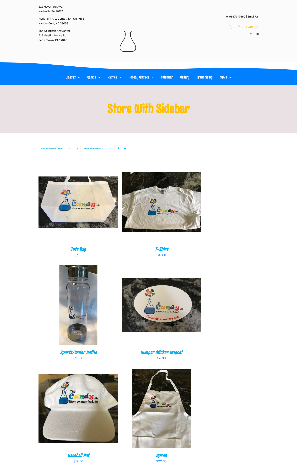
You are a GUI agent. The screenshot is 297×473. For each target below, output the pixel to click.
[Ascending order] (77, 148)
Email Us (253, 16)
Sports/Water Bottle (78, 352)
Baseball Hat (78, 455)
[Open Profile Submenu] (242, 27)
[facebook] (251, 34)
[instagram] (257, 34)
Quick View (90, 202)
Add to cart (67, 202)
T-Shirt (161, 249)
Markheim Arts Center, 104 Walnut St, (62, 18)
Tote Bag (78, 249)
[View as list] (124, 148)
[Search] (230, 27)
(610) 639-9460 (235, 16)
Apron (161, 455)
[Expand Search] (233, 27)
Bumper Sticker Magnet (161, 352)
